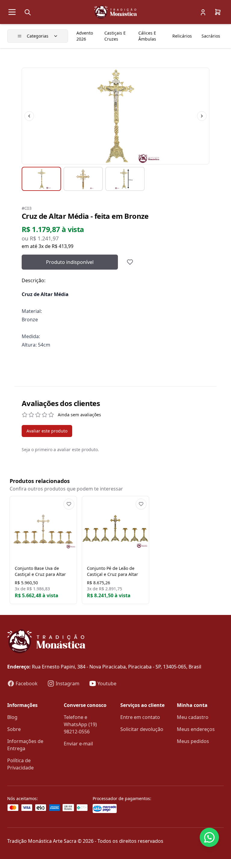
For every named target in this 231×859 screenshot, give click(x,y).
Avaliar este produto (46, 431)
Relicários (182, 36)
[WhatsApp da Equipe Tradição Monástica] (209, 837)
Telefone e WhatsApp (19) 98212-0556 (80, 724)
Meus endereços (196, 729)
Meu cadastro (192, 717)
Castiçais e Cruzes (115, 36)
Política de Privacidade (20, 764)
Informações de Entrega (25, 745)
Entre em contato (140, 717)
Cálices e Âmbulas (147, 36)
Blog (12, 717)
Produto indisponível (70, 262)
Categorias (37, 36)
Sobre (14, 729)
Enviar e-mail (78, 743)
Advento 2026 (84, 36)
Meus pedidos (193, 741)
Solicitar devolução (141, 729)
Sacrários (211, 36)
